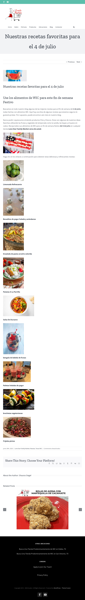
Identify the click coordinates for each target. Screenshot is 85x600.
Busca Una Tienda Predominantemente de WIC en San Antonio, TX (42, 554)
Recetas (32, 448)
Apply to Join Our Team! (42, 567)
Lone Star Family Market (22, 448)
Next (78, 62)
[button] (74, 27)
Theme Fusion (66, 588)
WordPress (57, 588)
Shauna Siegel (25, 475)
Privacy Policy (42, 575)
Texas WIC (39, 448)
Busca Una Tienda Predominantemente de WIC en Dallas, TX (42, 549)
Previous (71, 62)
